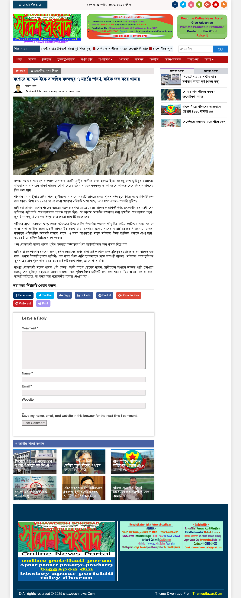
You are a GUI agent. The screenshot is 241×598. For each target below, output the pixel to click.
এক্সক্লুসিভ (39, 70)
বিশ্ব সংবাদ (86, 59)
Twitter (46, 295)
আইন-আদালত (173, 59)
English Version (30, 4)
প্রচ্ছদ (19, 59)
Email (27, 386)
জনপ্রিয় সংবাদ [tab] (211, 71)
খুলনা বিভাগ (52, 70)
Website (28, 400)
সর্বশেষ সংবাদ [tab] (177, 71)
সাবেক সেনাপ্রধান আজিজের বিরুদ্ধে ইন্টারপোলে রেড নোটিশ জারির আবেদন (83, 491)
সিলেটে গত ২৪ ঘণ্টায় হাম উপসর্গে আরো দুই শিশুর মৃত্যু (47, 49)
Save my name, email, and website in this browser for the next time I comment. (80, 416)
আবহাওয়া (193, 59)
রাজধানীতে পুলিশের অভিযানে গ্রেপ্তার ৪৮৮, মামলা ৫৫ (129, 465)
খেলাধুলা (123, 59)
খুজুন (220, 49)
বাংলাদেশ (104, 59)
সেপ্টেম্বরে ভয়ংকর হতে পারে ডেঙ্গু (31, 494)
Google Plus (130, 295)
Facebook (24, 295)
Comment (30, 328)
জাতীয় (32, 59)
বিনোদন (139, 59)
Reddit (106, 295)
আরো (208, 59)
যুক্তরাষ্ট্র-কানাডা (66, 59)
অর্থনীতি (154, 59)
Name (27, 373)
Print (44, 303)
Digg (66, 295)
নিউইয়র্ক (46, 59)
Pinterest (24, 303)
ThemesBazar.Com (207, 594)
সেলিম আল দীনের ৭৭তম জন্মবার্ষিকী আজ (112, 49)
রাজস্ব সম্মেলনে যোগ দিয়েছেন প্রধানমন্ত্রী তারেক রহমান (131, 491)
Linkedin (85, 295)
